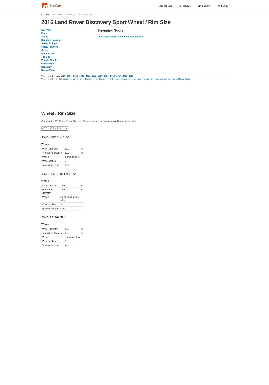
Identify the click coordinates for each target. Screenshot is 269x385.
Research (184, 5)
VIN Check (203, 5)
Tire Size (45, 57)
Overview (46, 30)
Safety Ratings (49, 43)
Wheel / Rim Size (50, 60)
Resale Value (48, 70)
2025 (69, 76)
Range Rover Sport (181, 79)
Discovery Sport (70, 79)
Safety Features (49, 47)
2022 (88, 76)
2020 (100, 76)
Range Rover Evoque (109, 79)
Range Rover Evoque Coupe (156, 79)
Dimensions (47, 53)
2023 (81, 76)
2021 (94, 76)
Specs (44, 36)
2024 (75, 76)
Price (44, 33)
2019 (106, 76)
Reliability (46, 67)
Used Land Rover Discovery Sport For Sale (120, 36)
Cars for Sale (165, 5)
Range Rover (91, 79)
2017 (118, 76)
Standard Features (51, 40)
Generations (47, 63)
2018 (112, 76)
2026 (63, 76)
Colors (44, 50)
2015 (131, 76)
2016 (125, 76)
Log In (224, 5)
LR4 (82, 79)
